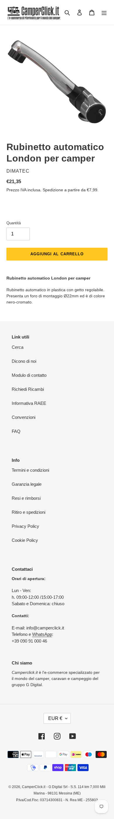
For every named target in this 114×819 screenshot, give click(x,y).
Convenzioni (23, 417)
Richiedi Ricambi (28, 389)
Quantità (13, 223)
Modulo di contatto (29, 375)
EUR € (55, 718)
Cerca (17, 347)
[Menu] (104, 12)
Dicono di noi (24, 361)
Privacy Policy (25, 526)
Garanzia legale (27, 484)
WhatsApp (42, 634)
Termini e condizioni (30, 470)
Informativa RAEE (29, 403)
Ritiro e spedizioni (28, 512)
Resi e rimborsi (26, 498)
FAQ (16, 431)
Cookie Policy (25, 540)
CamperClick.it (33, 787)
